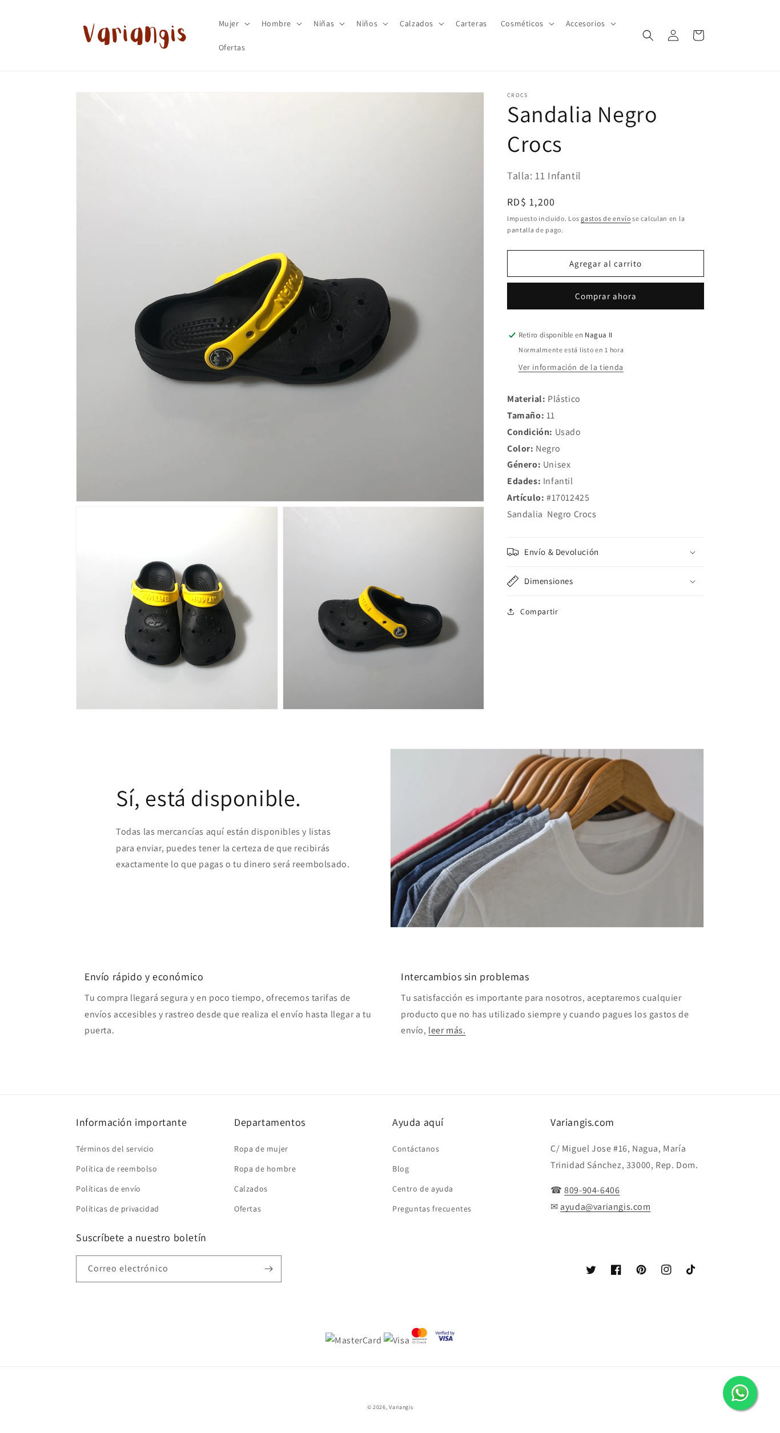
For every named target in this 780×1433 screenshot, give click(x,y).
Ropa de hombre (265, 1169)
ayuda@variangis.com (605, 1207)
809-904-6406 (592, 1190)
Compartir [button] (539, 611)
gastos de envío (606, 218)
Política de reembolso (117, 1169)
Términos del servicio (115, 1149)
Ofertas (247, 1208)
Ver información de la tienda (571, 367)
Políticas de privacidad (117, 1208)
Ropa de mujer (261, 1149)
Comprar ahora (606, 296)
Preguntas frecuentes (432, 1208)
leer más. (446, 1030)
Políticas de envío (108, 1189)
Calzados (251, 1189)
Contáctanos (416, 1149)
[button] (233, 23)
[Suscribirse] (268, 1268)
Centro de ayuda (422, 1189)
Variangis (401, 1407)
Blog (400, 1169)
